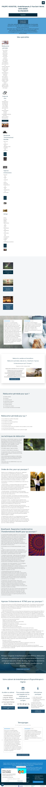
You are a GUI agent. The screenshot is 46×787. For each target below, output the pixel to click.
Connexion (42, 785)
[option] (13, 326)
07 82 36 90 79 (23, 704)
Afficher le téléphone (39, 778)
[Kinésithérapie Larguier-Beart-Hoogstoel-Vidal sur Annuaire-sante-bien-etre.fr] (33, 786)
